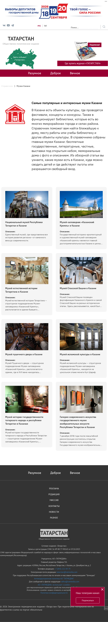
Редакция (54, 494)
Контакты (54, 506)
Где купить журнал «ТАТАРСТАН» (82, 63)
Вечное (75, 73)
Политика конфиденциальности (54, 593)
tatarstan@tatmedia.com (67, 572)
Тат (45, 26)
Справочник (7, 86)
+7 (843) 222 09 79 (62, 569)
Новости (54, 511)
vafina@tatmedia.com (70, 581)
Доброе (55, 73)
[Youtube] (8, 25)
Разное (54, 517)
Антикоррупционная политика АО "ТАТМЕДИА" (54, 578)
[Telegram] (12, 25)
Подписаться (88, 600)
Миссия (54, 500)
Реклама (54, 488)
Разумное (34, 73)
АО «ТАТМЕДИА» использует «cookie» (54, 584)
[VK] (4, 25)
